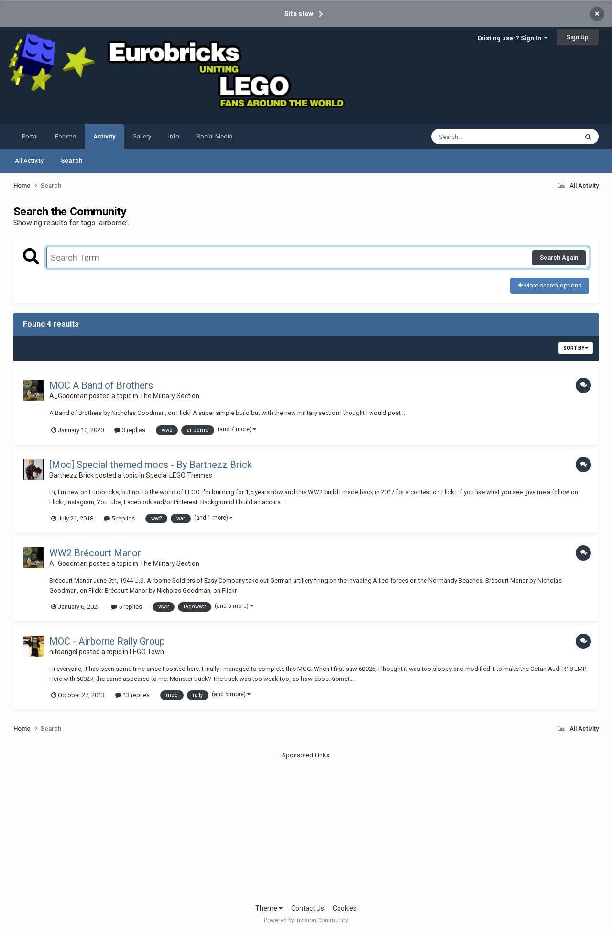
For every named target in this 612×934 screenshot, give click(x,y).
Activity (104, 136)
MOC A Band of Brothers (101, 385)
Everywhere (549, 136)
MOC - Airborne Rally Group (107, 641)
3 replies (132, 430)
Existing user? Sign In (510, 38)
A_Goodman (68, 396)
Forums (65, 136)
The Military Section (169, 396)
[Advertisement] (306, 827)
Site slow (298, 14)
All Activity (29, 160)
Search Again (559, 257)
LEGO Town (147, 652)
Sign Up (578, 37)
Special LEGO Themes (179, 475)
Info (173, 136)
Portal (30, 136)
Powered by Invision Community (306, 920)
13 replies (135, 695)
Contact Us (307, 908)
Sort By (574, 347)
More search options (552, 285)
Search (72, 160)
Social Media (214, 136)
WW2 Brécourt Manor (95, 553)
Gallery (141, 136)
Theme (267, 908)
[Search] (588, 136)
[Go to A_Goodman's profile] (33, 390)
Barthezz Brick (71, 475)
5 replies (122, 518)
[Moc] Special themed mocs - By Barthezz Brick (150, 464)
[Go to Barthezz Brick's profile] (33, 469)
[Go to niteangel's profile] (33, 646)
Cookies (345, 908)
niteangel (63, 652)
